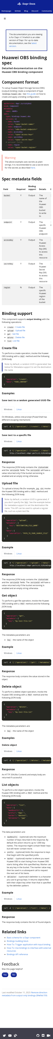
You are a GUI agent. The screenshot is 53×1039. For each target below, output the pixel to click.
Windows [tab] (8, 409)
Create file (20, 327)
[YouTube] (10, 1035)
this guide (31, 94)
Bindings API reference (17, 954)
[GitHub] (37, 1035)
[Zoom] (48, 1035)
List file (16, 340)
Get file (15, 334)
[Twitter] (4, 1035)
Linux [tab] (19, 409)
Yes (5, 974)
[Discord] (43, 1035)
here (33, 167)
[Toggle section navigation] (5, 18)
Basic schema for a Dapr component (23, 937)
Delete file (20, 337)
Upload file (20, 330)
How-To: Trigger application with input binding (28, 944)
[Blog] (15, 1035)
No (13, 974)
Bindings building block (17, 941)
